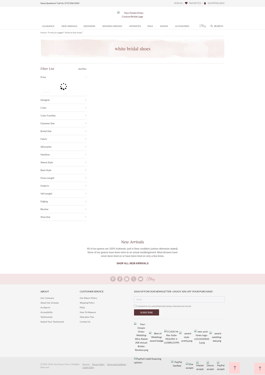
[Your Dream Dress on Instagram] (126, 279)
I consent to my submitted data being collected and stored (163, 306)
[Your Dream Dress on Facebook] (120, 279)
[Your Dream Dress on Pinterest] (113, 279)
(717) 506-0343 (72, 3)
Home (43, 32)
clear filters (82, 68)
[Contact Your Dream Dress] (140, 279)
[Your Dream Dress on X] (133, 279)
